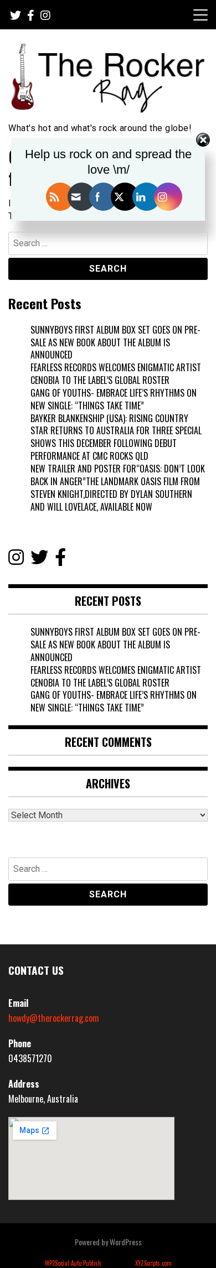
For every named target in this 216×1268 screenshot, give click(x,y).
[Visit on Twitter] (39, 560)
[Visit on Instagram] (16, 560)
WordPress (126, 1242)
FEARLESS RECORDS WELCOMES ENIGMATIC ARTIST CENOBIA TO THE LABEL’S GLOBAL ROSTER (115, 374)
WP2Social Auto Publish (73, 1263)
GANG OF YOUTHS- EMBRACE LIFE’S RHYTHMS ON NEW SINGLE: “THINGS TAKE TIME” (113, 399)
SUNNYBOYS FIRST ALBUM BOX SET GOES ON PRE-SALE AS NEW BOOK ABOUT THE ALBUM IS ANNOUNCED (115, 342)
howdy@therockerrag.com (53, 1018)
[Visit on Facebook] (60, 560)
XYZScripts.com (153, 1263)
